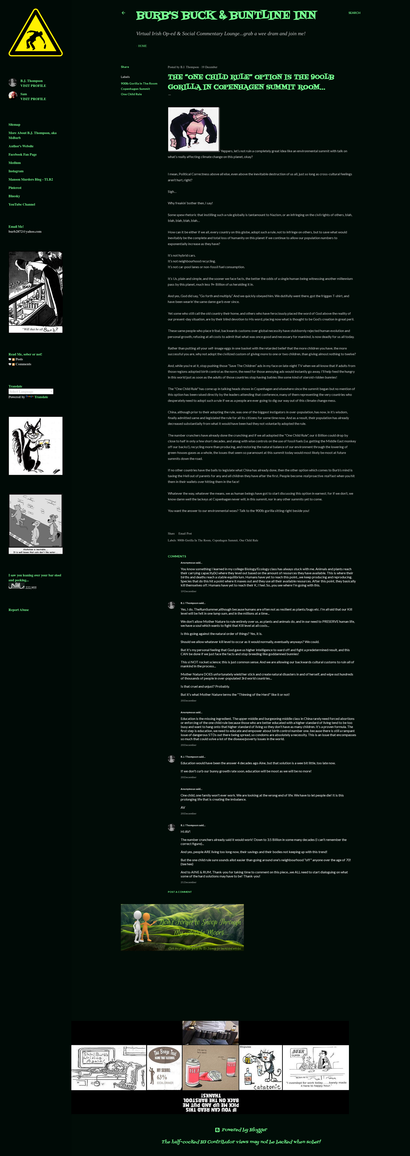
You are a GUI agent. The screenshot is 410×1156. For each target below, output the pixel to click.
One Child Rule (131, 94)
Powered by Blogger (244, 1130)
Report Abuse (19, 609)
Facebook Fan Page (23, 154)
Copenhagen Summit (135, 89)
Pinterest (15, 187)
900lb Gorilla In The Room (139, 83)
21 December (188, 882)
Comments (23, 363)
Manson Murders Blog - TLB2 (31, 179)
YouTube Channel (22, 204)
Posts (19, 359)
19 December (188, 591)
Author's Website (21, 145)
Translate (41, 396)
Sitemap (14, 124)
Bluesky (14, 195)
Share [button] (125, 67)
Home (142, 46)
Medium (15, 162)
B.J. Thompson (189, 603)
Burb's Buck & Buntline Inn (226, 16)
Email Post (185, 533)
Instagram (16, 170)
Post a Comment (180, 891)
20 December (188, 700)
